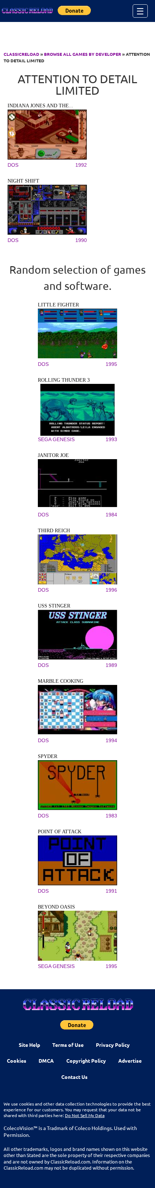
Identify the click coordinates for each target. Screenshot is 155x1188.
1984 (111, 514)
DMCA (46, 1060)
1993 (111, 439)
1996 (111, 590)
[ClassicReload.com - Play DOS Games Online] (27, 11)
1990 (81, 240)
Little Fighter (58, 305)
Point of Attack (59, 831)
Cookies (16, 1060)
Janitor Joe (53, 455)
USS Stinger (54, 606)
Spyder (47, 756)
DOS (13, 165)
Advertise (130, 1060)
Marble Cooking (60, 681)
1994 (111, 740)
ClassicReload (21, 54)
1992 (81, 165)
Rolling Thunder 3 (64, 380)
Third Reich (54, 530)
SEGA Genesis (56, 439)
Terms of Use (68, 1044)
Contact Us (74, 1076)
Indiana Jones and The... (40, 105)
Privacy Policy (113, 1044)
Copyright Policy (86, 1060)
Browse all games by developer (82, 54)
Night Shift (23, 181)
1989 (111, 665)
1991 (111, 891)
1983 (111, 816)
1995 (111, 364)
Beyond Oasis (56, 907)
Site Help (29, 1044)
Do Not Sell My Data (85, 1115)
